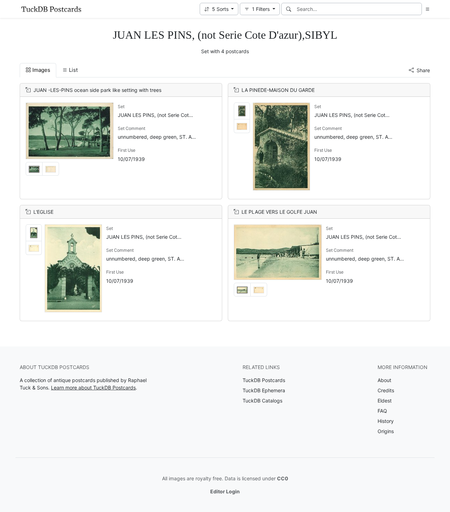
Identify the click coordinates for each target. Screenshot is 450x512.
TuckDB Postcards (264, 380)
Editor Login (225, 491)
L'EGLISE (43, 212)
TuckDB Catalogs (262, 401)
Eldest (385, 401)
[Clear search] (417, 9)
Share (423, 70)
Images (41, 70)
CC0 (282, 478)
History (386, 421)
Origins (386, 431)
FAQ (382, 411)
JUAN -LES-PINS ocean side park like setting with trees (97, 90)
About (384, 380)
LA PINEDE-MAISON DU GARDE (278, 90)
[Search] (289, 9)
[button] (219, 9)
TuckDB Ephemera (264, 390)
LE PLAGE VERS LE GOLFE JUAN (279, 212)
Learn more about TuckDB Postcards (93, 388)
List (73, 70)
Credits (386, 390)
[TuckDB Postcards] (51, 9)
